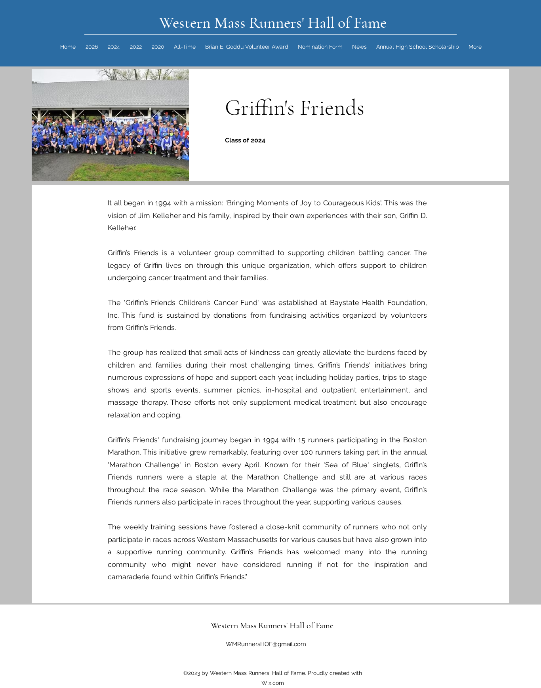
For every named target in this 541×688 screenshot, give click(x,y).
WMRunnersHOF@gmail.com (266, 644)
